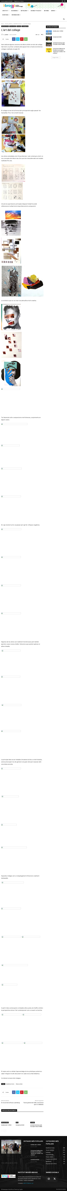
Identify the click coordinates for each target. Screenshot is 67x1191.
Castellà (32, 1122)
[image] (11, 1147)
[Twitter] (65, 1)
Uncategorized (25, 26)
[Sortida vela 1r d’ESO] (7, 1118)
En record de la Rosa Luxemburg (10, 1102)
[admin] (2, 35)
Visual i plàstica (8, 23)
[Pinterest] (22, 39)
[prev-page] (2, 1131)
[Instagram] (62, 1)
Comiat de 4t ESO (20, 1125)
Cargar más (55, 57)
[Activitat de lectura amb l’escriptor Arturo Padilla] (36, 1118)
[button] (64, 19)
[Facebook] (14, 39)
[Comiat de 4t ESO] (22, 1118)
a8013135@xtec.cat (28, 1183)
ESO (17, 1122)
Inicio (2, 23)
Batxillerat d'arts (18, 23)
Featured (19, 26)
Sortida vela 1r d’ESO (6, 1125)
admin (6, 34)
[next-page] (5, 1131)
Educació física (5, 1122)
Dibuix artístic (13, 26)
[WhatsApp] (26, 39)
